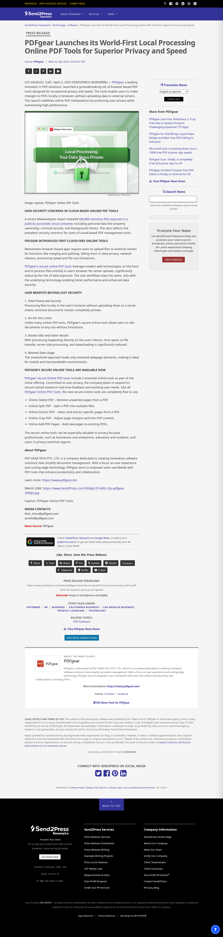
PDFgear (117, 82)
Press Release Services (53, 3)
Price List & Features (96, 862)
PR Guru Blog (151, 887)
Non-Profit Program (95, 881)
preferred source (66, 542)
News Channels (71, 14)
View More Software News (81, 637)
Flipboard (65, 570)
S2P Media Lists (93, 868)
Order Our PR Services (97, 887)
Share (36, 563)
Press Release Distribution (99, 843)
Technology (97, 610)
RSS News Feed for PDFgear (113, 702)
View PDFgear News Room (83, 629)
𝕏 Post (50, 563)
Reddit (112, 563)
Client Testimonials (155, 862)
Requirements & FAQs (97, 875)
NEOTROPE (45, 902)
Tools (111, 14)
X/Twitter (109, 693)
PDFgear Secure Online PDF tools (48, 378)
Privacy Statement (106, 915)
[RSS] (195, 3)
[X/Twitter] (98, 775)
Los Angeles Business (118, 607)
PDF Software (81, 621)
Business (58, 607)
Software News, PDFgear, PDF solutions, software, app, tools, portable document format (112, 787)
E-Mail (101, 570)
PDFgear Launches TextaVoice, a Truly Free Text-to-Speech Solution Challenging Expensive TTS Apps (172, 123)
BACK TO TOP (111, 805)
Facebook (123, 693)
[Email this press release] (58, 71)
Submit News (77, 3)
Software (33, 607)
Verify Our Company (155, 855)
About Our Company (155, 843)
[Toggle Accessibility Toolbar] (215, 929)
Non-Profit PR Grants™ (157, 875)
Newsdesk (31, 3)
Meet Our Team (153, 849)
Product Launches (71, 610)
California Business (84, 607)
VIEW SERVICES (173, 259)
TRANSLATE (173, 99)
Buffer (84, 570)
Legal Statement (85, 915)
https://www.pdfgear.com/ (123, 686)
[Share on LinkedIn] (51, 71)
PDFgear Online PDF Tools (43, 392)
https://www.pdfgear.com (59, 480)
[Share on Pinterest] (43, 71)
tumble (94, 563)
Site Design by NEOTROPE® (133, 915)
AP (46, 607)
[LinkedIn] (183, 3)
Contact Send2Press (155, 881)
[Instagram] (189, 3)
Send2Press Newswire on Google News (87, 538)
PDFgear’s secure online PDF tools (48, 266)
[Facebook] (170, 3)
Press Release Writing (96, 849)
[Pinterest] (177, 3)
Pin (80, 563)
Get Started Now (50, 856)
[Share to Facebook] (28, 71)
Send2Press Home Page (157, 836)
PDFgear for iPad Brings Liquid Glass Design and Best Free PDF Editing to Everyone (171, 138)
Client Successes (153, 868)
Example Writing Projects (98, 855)
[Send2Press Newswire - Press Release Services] (40, 16)
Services (94, 14)
